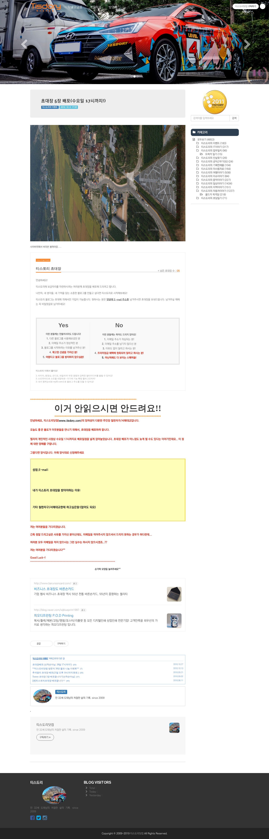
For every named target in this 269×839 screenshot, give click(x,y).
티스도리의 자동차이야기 (217, 190)
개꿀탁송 (95, 7)
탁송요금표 (75, 7)
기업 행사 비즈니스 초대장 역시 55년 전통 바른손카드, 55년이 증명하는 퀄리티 (81, 594)
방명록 (113, 7)
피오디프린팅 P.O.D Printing (53, 615)
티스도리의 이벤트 (49, 107)
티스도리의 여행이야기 (216, 172)
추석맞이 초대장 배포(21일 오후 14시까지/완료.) (55, 672)
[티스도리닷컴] (45, 7)
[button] (20, 42)
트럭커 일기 (213, 154)
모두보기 (205, 139)
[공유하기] (44, 643)
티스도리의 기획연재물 (216, 165)
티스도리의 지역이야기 (216, 187)
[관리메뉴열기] (262, 6)
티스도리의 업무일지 (214, 150)
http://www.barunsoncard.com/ (52, 583)
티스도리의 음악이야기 (216, 179)
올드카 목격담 (215, 194)
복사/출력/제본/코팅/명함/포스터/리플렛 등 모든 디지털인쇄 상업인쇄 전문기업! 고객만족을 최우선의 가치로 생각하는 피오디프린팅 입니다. (96, 622)
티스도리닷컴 (45, 725)
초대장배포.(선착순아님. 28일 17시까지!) (52, 664)
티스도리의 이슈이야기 (215, 176)
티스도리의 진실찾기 (214, 157)
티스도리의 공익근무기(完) (217, 161)
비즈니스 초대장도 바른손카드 (54, 589)
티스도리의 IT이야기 (214, 146)
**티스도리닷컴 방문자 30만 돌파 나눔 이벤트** (55, 668)
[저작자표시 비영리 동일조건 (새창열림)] (73, 643)
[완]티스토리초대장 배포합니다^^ (48, 680)
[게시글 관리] (48, 643)
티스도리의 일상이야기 (216, 183)
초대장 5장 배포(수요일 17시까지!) (73, 100)
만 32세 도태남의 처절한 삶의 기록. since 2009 (60, 729)
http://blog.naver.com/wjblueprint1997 (56, 609)
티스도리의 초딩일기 (214, 198)
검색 (234, 118)
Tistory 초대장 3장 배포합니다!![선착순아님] (53, 676)
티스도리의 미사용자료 (216, 168)
